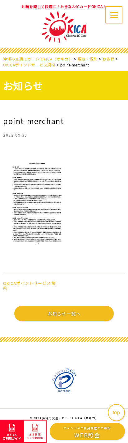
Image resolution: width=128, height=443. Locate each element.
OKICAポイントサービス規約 (29, 285)
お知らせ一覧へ (64, 313)
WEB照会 (87, 432)
